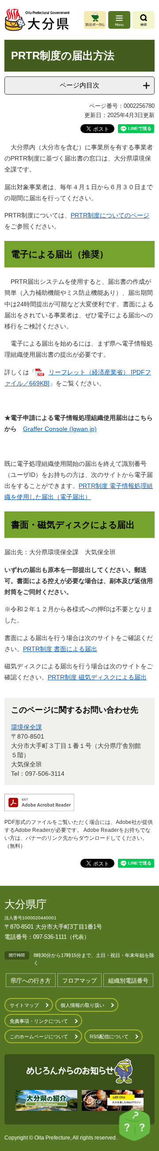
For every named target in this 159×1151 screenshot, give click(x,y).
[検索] (143, 20)
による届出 (131, 677)
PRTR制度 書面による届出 (60, 648)
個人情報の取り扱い (82, 1005)
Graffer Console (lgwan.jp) (60, 428)
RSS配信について (109, 1036)
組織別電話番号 (128, 980)
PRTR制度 (63, 677)
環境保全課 (26, 727)
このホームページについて (39, 1036)
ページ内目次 (79, 85)
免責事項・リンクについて (39, 1021)
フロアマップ (79, 980)
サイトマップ (24, 1005)
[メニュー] (119, 20)
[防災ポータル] (95, 20)
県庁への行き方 (31, 980)
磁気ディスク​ (97, 677)
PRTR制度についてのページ (110, 215)
